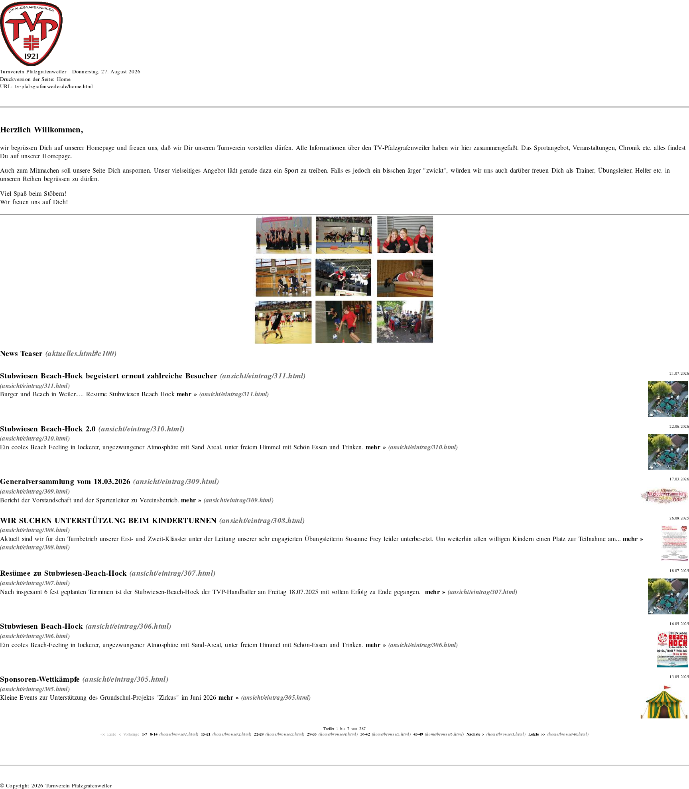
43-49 (418, 734)
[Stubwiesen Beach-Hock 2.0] (35, 438)
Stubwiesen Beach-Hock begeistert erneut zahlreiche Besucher (108, 375)
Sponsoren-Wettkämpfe (40, 679)
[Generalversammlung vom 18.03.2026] (35, 491)
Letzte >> (537, 734)
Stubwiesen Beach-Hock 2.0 (48, 428)
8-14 (153, 734)
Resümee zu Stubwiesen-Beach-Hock (63, 572)
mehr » (187, 393)
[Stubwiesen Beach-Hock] (35, 635)
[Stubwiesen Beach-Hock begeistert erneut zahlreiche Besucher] (35, 385)
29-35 (312, 734)
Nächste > (476, 734)
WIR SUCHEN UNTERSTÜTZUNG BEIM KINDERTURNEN (108, 520)
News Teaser (21, 353)
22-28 (259, 734)
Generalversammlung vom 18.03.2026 (65, 481)
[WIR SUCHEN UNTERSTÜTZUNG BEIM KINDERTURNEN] (35, 529)
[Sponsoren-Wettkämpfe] (35, 688)
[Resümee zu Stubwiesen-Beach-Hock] (35, 582)
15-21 (206, 734)
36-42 (365, 734)
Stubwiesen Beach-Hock (41, 626)
